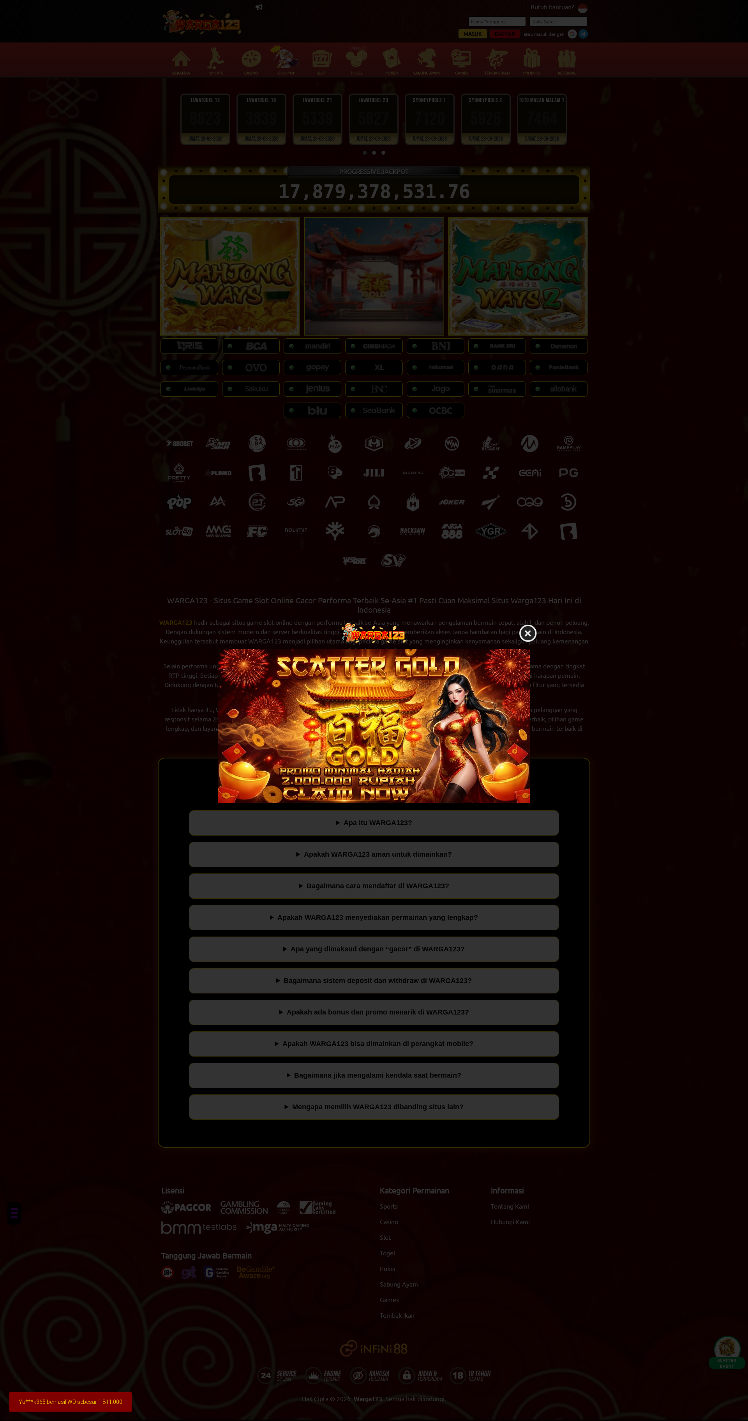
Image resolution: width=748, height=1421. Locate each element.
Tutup (528, 633)
